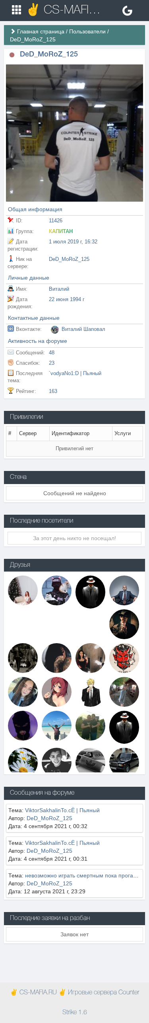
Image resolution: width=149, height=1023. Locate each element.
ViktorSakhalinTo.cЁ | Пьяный (62, 810)
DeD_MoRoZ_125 (49, 818)
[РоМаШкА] (23, 762)
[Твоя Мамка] (23, 590)
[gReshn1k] (124, 658)
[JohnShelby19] (57, 762)
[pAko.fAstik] (90, 725)
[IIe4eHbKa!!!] (90, 762)
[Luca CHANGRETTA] (124, 624)
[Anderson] (90, 691)
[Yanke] (90, 591)
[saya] (90, 658)
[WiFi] (57, 725)
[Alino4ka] (124, 691)
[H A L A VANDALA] (23, 725)
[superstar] (57, 691)
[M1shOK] (124, 590)
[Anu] (57, 590)
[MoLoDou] (124, 762)
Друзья (20, 565)
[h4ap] (23, 658)
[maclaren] (124, 726)
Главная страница (40, 31)
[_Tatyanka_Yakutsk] (23, 691)
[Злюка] (57, 658)
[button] (12, 55)
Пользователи (87, 31)
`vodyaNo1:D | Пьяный (75, 373)
